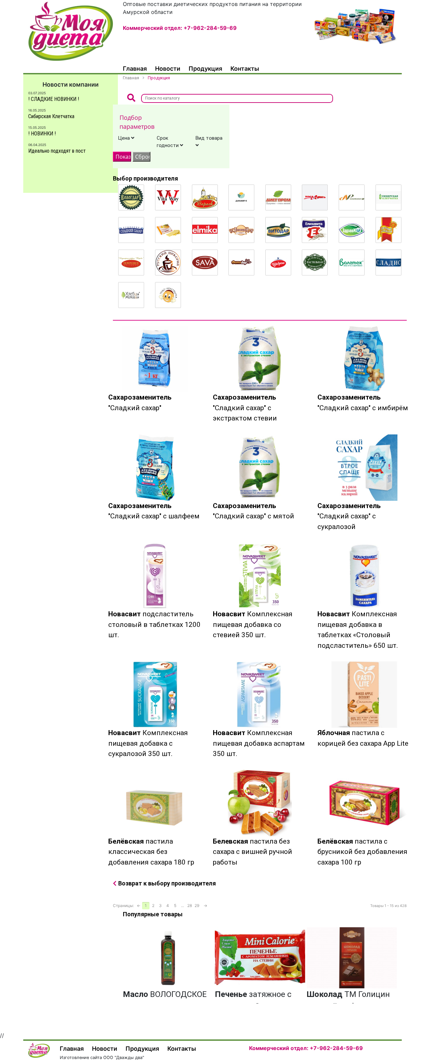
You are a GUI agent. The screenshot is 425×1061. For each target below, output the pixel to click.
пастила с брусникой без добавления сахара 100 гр (362, 851)
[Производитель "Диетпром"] (278, 197)
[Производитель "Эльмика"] (205, 230)
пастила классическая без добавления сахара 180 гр (151, 851)
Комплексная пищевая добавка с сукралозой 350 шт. (148, 743)
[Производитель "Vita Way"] (168, 197)
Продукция (205, 68)
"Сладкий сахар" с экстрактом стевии (245, 407)
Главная (135, 68)
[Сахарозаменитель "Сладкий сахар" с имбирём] (364, 359)
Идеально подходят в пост (57, 151)
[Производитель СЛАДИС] (388, 262)
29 (197, 905)
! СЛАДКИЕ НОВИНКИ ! (53, 99)
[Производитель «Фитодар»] (241, 262)
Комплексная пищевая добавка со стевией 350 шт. (253, 624)
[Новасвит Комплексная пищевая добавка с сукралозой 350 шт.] (155, 694)
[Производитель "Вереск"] (205, 197)
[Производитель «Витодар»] (278, 230)
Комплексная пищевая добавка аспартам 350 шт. (259, 743)
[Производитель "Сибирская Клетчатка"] (388, 197)
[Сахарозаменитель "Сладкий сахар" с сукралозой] (364, 467)
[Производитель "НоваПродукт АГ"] (352, 197)
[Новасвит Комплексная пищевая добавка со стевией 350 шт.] (260, 576)
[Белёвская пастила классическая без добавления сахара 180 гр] (155, 803)
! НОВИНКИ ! (42, 133)
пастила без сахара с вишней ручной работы (252, 851)
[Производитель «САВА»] (205, 262)
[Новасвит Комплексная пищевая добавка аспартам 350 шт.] (260, 694)
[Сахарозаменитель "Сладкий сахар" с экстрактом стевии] (260, 359)
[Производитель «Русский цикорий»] (168, 262)
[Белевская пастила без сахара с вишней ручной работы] (260, 803)
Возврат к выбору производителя (167, 883)
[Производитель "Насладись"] (315, 197)
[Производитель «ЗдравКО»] (352, 230)
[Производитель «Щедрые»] (278, 262)
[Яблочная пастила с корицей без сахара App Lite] (364, 694)
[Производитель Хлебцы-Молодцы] (131, 295)
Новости (167, 68)
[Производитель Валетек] (352, 262)
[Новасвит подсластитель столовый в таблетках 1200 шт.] (155, 576)
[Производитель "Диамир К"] (241, 197)
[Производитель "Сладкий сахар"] (131, 230)
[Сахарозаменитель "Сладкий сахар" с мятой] (260, 467)
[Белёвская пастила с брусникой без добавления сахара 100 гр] (364, 803)
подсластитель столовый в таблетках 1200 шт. (154, 624)
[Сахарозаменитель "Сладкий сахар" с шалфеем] (155, 467)
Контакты (244, 68)
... (182, 905)
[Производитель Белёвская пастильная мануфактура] (315, 262)
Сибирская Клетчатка (51, 116)
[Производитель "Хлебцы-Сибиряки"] (168, 230)
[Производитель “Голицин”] (241, 230)
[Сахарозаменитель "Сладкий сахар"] (155, 359)
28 (189, 905)
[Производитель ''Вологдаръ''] (131, 197)
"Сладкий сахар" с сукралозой (349, 516)
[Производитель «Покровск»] (131, 262)
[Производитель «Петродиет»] (388, 230)
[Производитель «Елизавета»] (315, 230)
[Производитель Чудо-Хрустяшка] (168, 295)
